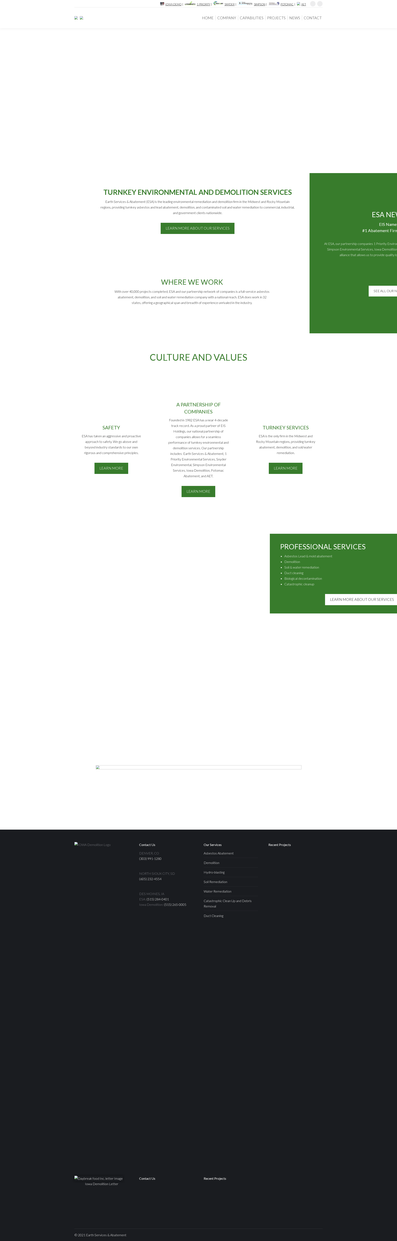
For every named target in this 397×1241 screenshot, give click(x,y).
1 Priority (203, 4)
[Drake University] (228, 1209)
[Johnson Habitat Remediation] (212, 1193)
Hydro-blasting (214, 872)
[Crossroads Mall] (308, 859)
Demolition (211, 863)
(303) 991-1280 (150, 858)
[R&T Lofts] (308, 891)
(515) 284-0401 (158, 899)
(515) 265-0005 (175, 904)
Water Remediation (217, 891)
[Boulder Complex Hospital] (276, 923)
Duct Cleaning (213, 916)
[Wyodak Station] (276, 859)
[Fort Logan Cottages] (292, 859)
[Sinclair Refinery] (308, 907)
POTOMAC (287, 4)
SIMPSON (259, 4)
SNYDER (230, 4)
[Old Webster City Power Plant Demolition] (212, 1209)
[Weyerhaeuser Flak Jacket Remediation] (276, 939)
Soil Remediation (215, 882)
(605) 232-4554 (150, 879)
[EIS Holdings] (80, 17)
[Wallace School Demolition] (308, 875)
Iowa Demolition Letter (101, 1184)
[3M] (292, 907)
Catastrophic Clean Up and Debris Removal (228, 903)
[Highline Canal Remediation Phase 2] (243, 1209)
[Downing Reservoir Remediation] (228, 1193)
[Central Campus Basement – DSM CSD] (276, 907)
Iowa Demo (173, 4)
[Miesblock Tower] (276, 891)
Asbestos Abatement (219, 853)
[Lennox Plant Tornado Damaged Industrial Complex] (292, 923)
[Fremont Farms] (308, 923)
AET (303, 4)
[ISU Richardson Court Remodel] (292, 891)
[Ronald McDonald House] (292, 875)
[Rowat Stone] (276, 875)
